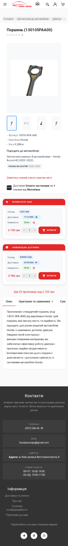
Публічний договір (17, 515)
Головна (8, 19)
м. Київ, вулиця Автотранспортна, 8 (39, 457)
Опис (9, 301)
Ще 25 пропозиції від (34, 292)
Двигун (57, 19)
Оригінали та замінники (36, 301)
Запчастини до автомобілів (33, 19)
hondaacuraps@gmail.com (34, 442)
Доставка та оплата (17, 495)
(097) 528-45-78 (34, 428)
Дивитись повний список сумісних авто (29, 177)
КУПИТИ (51, 230)
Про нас (17, 501)
